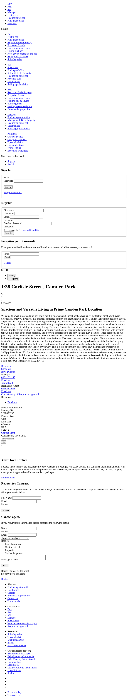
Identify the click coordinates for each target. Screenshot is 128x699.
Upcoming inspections (18, 48)
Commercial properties (18, 109)
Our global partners (17, 139)
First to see (12, 15)
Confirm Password (13, 223)
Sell (9, 9)
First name (9, 210)
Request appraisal (16, 18)
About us (12, 23)
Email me (6, 380)
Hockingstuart (14, 662)
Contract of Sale (13, 547)
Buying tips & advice (17, 56)
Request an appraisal (17, 76)
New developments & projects (22, 53)
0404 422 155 (8, 377)
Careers (11, 592)
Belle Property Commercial (20, 656)
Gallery (12, 275)
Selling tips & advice (17, 84)
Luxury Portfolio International (22, 667)
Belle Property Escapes (18, 653)
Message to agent (9, 559)
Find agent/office (15, 20)
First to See (13, 620)
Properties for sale (16, 45)
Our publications (15, 145)
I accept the (24, 230)
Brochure (12, 402)
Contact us (12, 598)
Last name (9, 213)
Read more (6, 366)
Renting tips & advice (18, 100)
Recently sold (14, 78)
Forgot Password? (13, 192)
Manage (11, 12)
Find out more (8, 477)
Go (3, 442)
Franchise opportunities (18, 595)
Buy (9, 3)
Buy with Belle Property (19, 42)
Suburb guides (14, 59)
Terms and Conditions (30, 230)
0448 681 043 (8, 388)
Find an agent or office (18, 117)
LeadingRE (13, 664)
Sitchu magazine (15, 640)
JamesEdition (14, 670)
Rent (9, 6)
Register (5, 579)
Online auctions (15, 51)
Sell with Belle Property (19, 73)
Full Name (6, 498)
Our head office (15, 136)
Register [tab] (11, 164)
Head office (13, 590)
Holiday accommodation (19, 106)
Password (8, 180)
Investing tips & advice (18, 128)
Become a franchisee (17, 150)
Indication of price (14, 544)
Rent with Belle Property (19, 92)
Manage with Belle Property (21, 120)
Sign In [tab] (11, 161)
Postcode (8, 226)
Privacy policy (14, 692)
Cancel (7, 262)
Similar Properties (13, 553)
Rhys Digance (8, 371)
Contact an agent (9, 394)
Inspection (10, 550)
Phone (4, 504)
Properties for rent (16, 95)
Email (7, 177)
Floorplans (13, 279)
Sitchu (10, 673)
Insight (10, 642)
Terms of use (13, 695)
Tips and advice (15, 142)
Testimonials (13, 81)
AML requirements (16, 645)
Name (4, 528)
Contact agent (8, 432)
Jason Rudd (7, 383)
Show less (6, 369)
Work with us (14, 148)
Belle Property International (21, 659)
